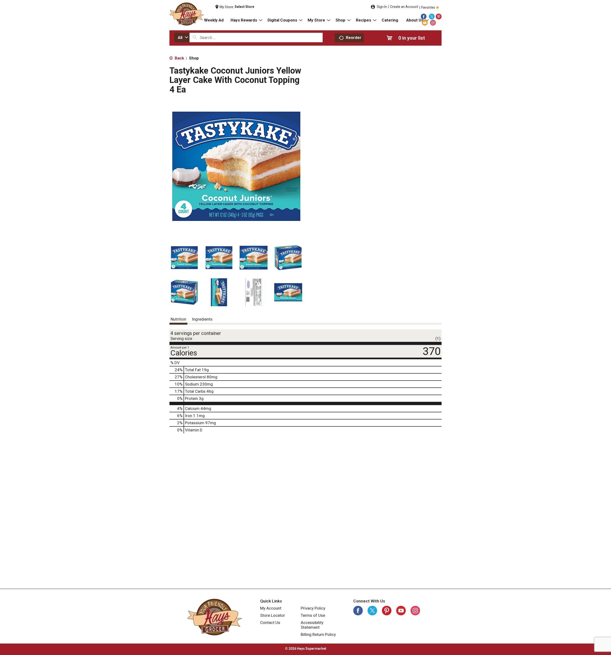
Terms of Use (313, 615)
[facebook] (424, 16)
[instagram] (433, 23)
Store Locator (272, 615)
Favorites (428, 7)
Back (179, 58)
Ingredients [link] (202, 319)
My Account (270, 608)
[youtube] (425, 23)
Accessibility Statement (312, 625)
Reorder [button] (353, 37)
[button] (184, 258)
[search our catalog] (195, 37)
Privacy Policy (313, 608)
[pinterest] (439, 16)
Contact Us (270, 622)
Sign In (382, 7)
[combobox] (182, 37)
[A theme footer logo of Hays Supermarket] (215, 617)
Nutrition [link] (178, 319)
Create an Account (404, 7)
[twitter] (432, 16)
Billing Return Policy (318, 634)
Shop (194, 58)
